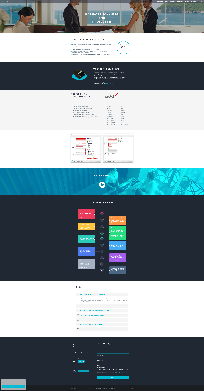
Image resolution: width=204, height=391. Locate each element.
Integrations (180, 1)
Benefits (167, 1)
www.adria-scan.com (109, 83)
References (172, 1)
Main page (81, 361)
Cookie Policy (98, 388)
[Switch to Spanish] (201, 1)
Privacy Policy (120, 372)
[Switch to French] (199, 1)
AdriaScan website (83, 370)
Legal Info (105, 388)
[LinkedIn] (131, 388)
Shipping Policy (112, 388)
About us (187, 1)
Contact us (193, 1)
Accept (13, 386)
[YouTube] (132, 388)
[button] (24, 380)
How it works (160, 1)
